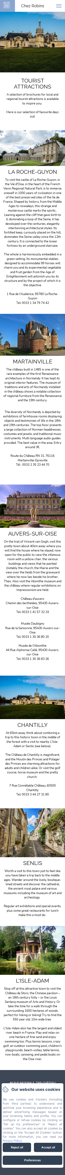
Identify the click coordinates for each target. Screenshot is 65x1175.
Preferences (32, 1160)
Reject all (17, 1147)
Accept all (48, 1147)
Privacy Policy (12, 1140)
